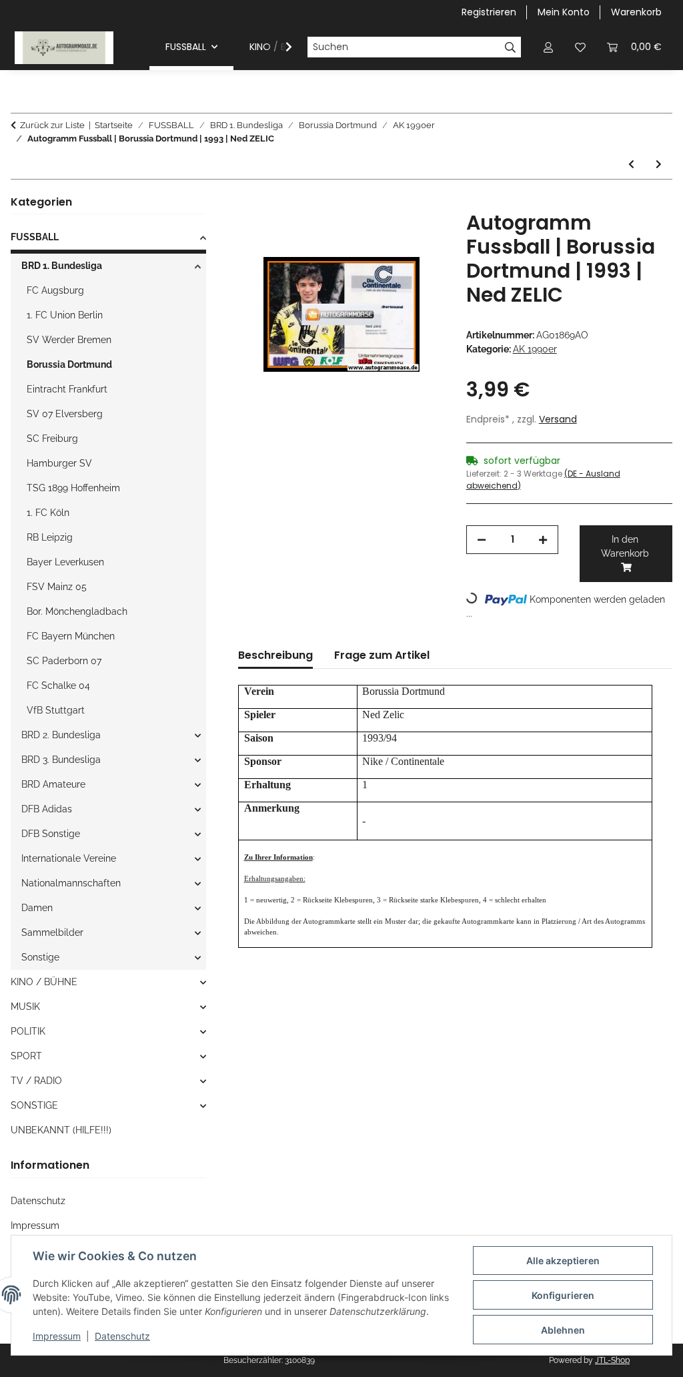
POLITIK (28, 1031)
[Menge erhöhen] (543, 539)
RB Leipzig (50, 537)
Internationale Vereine (68, 858)
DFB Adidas (46, 809)
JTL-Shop (612, 1360)
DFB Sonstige (50, 833)
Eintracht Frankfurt (67, 389)
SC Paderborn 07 (64, 660)
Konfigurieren (563, 1295)
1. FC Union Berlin (65, 315)
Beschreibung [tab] (275, 655)
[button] (548, 47)
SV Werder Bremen (69, 339)
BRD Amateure (53, 784)
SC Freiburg (52, 438)
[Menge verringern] (481, 539)
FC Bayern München (71, 636)
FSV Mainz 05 (57, 586)
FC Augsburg (55, 290)
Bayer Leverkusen (65, 562)
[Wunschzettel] (580, 47)
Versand (558, 419)
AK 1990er (535, 349)
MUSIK (25, 1006)
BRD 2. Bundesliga (61, 735)
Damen (37, 907)
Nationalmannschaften (71, 883)
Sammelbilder (52, 932)
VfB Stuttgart (56, 710)
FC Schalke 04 (58, 685)
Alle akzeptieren (563, 1260)
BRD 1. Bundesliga (61, 265)
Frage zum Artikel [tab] (382, 655)
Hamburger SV (59, 463)
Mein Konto (564, 12)
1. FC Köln (48, 512)
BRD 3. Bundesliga (61, 759)
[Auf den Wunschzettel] (417, 236)
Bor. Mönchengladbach (77, 611)
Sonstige (40, 957)
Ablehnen (563, 1330)
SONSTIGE (34, 1105)
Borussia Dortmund (69, 364)
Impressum (57, 1336)
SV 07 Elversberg (65, 413)
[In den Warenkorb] (248, 203)
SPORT (26, 1056)
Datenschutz (122, 1336)
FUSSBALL (35, 237)
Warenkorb (636, 12)
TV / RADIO (36, 1080)
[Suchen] (511, 47)
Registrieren (489, 12)
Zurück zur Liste (52, 125)
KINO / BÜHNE (44, 982)
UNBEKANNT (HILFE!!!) (61, 1130)
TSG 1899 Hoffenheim (73, 488)
